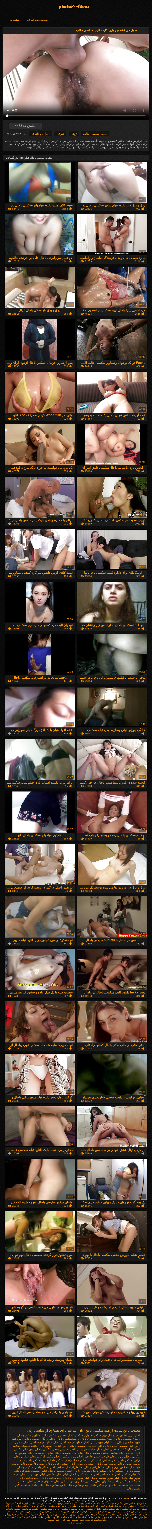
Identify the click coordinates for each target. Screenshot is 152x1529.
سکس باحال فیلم (30, 1460)
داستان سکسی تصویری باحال (97, 1438)
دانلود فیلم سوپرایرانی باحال (99, 1442)
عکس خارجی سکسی (111, 1503)
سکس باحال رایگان (76, 1460)
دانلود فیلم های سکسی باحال (87, 1445)
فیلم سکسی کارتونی (62, 1517)
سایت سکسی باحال (96, 1452)
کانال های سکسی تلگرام (95, 1511)
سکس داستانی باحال (81, 1463)
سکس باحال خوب (99, 1460)
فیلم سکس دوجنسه (42, 1508)
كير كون (94, 1506)
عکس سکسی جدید (15, 1517)
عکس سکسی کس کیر (73, 1520)
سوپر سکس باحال (65, 1456)
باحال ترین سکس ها (102, 1435)
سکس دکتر (19, 1511)
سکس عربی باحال (57, 1463)
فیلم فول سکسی (122, 1517)
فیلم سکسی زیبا (14, 1503)
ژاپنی (73, 133)
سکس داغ (141, 1503)
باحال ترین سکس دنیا (128, 1435)
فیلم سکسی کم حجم (96, 1520)
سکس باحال (76, 5)
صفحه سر (14, 20)
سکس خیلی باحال (106, 1463)
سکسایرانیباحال (74, 1467)
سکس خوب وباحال (129, 1463)
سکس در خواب (85, 1508)
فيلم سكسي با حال (81, 1474)
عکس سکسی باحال (60, 1470)
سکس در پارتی (61, 1508)
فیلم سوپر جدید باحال (32, 1474)
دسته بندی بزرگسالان (37, 20)
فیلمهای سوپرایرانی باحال (69, 1481)
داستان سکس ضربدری (58, 1514)
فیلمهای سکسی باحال (40, 1481)
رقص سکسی (53, 1520)
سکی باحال (41, 1467)
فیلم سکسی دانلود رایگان (107, 1508)
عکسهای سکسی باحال (127, 1474)
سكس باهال (19, 1452)
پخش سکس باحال (55, 1485)
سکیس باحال (25, 1467)
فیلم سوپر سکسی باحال (105, 1477)
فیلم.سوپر (107, 1517)
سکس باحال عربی (52, 1460)
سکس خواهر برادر (13, 1514)
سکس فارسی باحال (33, 1463)
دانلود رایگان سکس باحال (40, 1438)
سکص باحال (56, 1467)
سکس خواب (21, 1506)
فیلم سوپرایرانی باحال (76, 1477)
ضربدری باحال (82, 1470)
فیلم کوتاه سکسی (108, 1506)
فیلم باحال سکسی (57, 1474)
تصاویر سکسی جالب (54, 1435)
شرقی (60, 133)
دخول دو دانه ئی (40, 133)
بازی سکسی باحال (78, 1435)
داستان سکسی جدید (89, 1503)
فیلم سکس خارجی (131, 1514)
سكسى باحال (133, 1456)
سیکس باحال (115, 1470)
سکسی (73, 1508)
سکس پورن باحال (117, 1467)
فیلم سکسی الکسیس (119, 1511)
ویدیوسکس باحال (78, 1485)
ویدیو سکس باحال (100, 1485)
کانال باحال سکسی (32, 1485)
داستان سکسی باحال (128, 1438)
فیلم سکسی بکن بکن (78, 1506)
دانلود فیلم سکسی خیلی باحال (123, 1445)
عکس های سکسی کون (35, 1503)
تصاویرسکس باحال (29, 1435)
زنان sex (9, 1506)
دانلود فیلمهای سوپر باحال (53, 1445)
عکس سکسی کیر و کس (38, 1517)
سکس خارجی (140, 1508)
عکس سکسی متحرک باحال (31, 1470)
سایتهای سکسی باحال (40, 1452)
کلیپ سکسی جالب (95, 133)
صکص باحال (99, 1470)
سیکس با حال (132, 1470)
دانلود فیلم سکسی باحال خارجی (33, 1442)
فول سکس (115, 1514)
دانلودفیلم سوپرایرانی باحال (85, 1449)
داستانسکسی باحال (67, 1438)
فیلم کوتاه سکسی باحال (127, 1481)
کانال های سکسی (73, 1511)
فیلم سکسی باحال (51, 1477)
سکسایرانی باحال (95, 1467)
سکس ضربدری (126, 1506)
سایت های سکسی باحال (69, 1452)
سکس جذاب (141, 1506)
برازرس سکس (139, 1517)
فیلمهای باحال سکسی (98, 1481)
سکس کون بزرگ (38, 1506)
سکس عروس (77, 1514)
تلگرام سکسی (71, 1503)
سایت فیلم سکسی (57, 1506)
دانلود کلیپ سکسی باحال (118, 1449)
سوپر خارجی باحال (89, 1456)
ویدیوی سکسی (55, 1503)
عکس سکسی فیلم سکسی (86, 1517)
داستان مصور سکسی (34, 1514)
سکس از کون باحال (41, 1456)
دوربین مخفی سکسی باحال (52, 1449)
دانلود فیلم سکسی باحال (67, 1442)
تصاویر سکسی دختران (96, 1514)
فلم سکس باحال (103, 1474)
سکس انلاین (129, 1503)
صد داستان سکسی (22, 1508)
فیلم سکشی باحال (28, 1477)
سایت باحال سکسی (121, 1452)
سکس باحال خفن (121, 1460)
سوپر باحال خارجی (112, 1456)
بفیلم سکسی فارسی (52, 1511)
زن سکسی (126, 1508)
